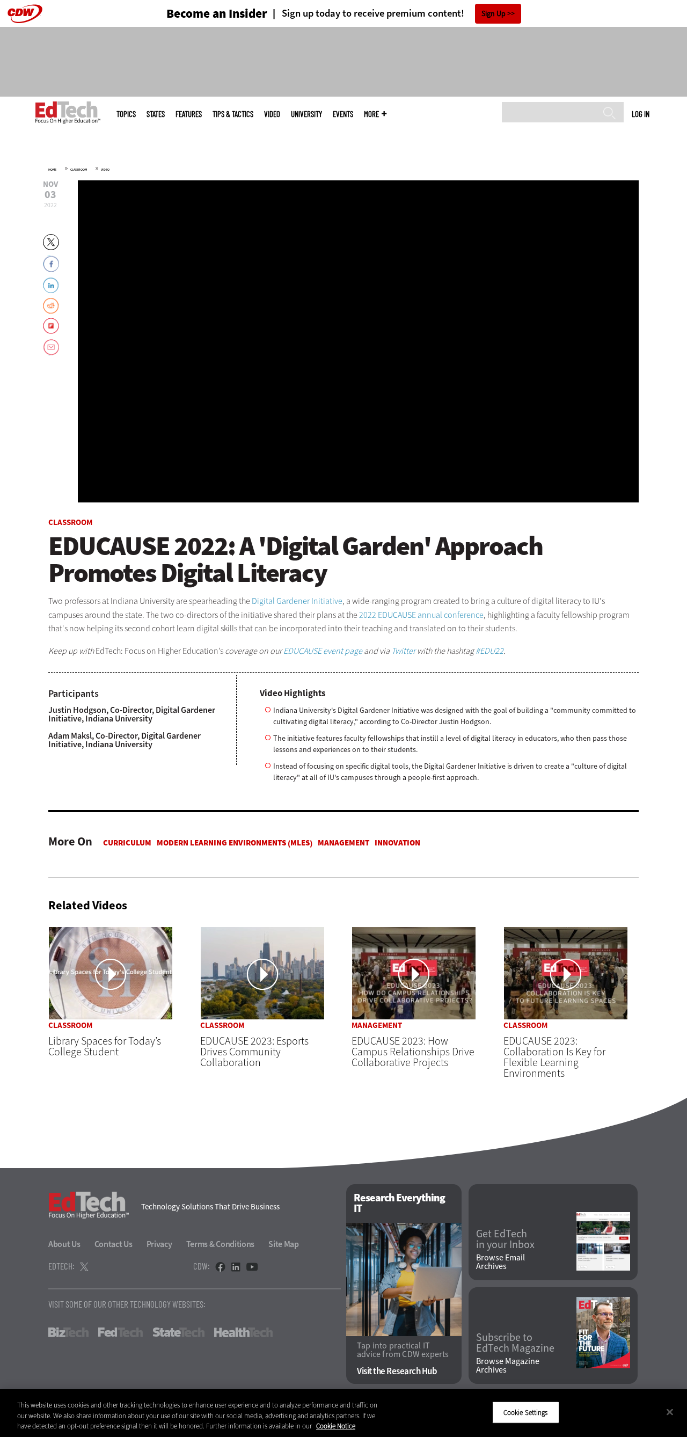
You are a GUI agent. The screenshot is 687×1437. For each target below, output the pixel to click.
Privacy (159, 1244)
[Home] (67, 113)
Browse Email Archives (500, 1262)
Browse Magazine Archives (507, 1365)
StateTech (178, 1332)
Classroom (78, 169)
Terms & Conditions (220, 1244)
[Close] (670, 1412)
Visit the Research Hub (397, 1371)
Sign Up (493, 14)
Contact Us (113, 1244)
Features (189, 114)
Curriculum (127, 842)
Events (343, 114)
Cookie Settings (525, 1412)
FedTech (120, 1332)
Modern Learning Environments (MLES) (234, 842)
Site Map (283, 1244)
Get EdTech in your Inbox (505, 1239)
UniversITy (306, 114)
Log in (640, 114)
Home (52, 169)
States (156, 114)
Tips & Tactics (233, 114)
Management (343, 842)
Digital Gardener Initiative (297, 601)
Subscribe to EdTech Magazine (515, 1343)
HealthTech (243, 1332)
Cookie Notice (335, 1426)
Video (272, 114)
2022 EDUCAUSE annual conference (421, 615)
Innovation (397, 842)
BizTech (68, 1332)
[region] (343, 1413)
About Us (64, 1244)
